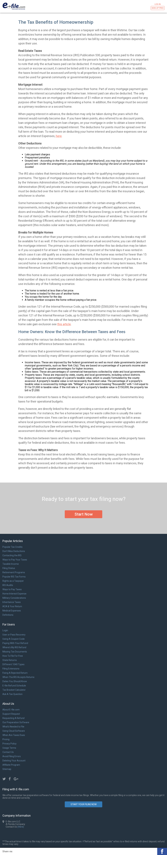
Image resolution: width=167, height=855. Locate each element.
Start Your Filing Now (84, 804)
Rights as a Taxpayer (13, 581)
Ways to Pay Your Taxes (14, 559)
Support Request (11, 714)
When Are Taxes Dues (13, 735)
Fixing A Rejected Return (15, 673)
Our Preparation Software (15, 722)
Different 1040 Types (13, 664)
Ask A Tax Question (12, 694)
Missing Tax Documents (14, 651)
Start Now (84, 514)
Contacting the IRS (12, 555)
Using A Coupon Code (13, 639)
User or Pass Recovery (13, 634)
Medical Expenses (11, 610)
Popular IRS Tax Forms (14, 576)
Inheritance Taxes (11, 602)
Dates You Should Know (14, 681)
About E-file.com (11, 709)
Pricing (5, 739)
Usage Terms (9, 748)
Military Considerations (14, 598)
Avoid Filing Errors (11, 756)
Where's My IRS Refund (14, 647)
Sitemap (6, 769)
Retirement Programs (13, 572)
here (59, 136)
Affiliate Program (11, 765)
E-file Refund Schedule (14, 685)
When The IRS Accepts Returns (18, 677)
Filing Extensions (10, 668)
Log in (158, 4)
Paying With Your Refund (15, 643)
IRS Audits (7, 585)
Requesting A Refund (13, 718)
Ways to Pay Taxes (12, 589)
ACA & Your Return (12, 606)
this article (64, 324)
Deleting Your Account (13, 760)
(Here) (20, 826)
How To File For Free (12, 656)
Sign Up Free (158, 8)
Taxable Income (10, 564)
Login (5, 630)
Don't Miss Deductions (13, 551)
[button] (162, 851)
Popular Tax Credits (12, 547)
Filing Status (8, 568)
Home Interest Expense (14, 593)
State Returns (9, 660)
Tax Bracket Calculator (14, 690)
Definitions (7, 615)
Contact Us (8, 752)
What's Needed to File (13, 726)
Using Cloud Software (13, 731)
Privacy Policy (9, 743)
